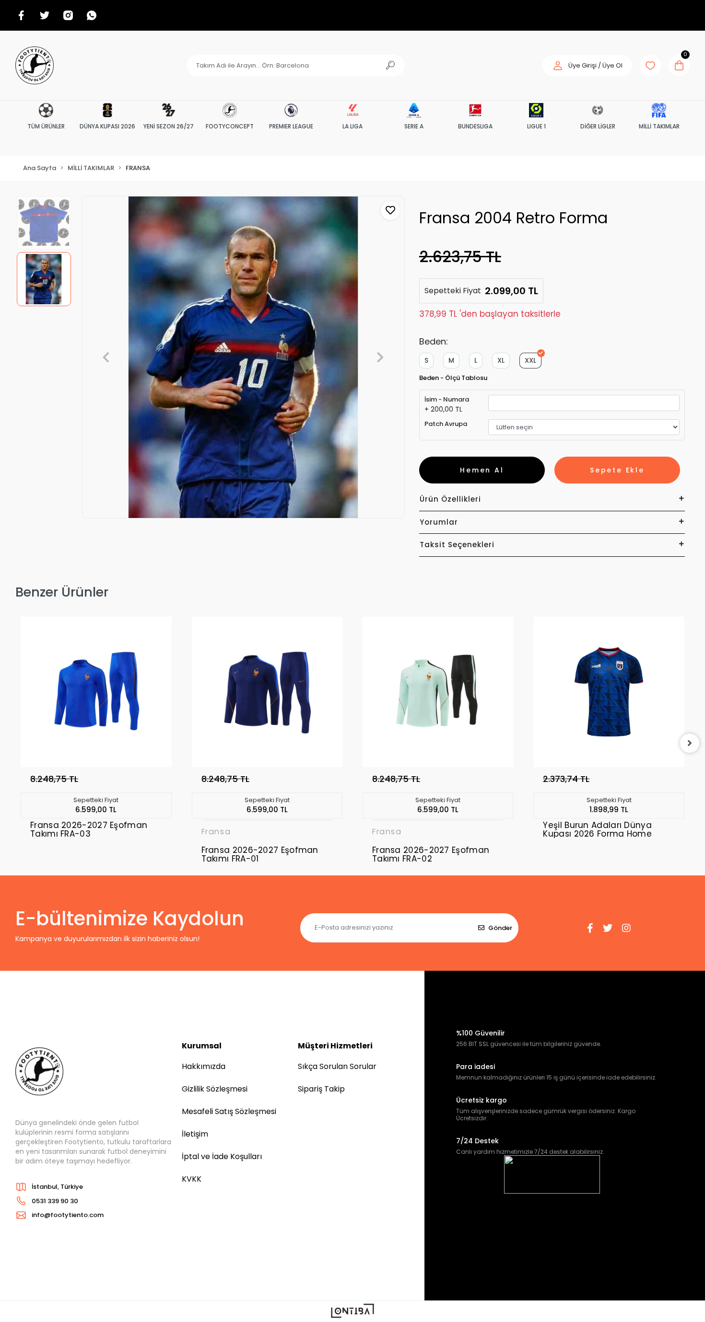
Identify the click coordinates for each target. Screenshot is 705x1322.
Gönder (500, 927)
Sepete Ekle (617, 470)
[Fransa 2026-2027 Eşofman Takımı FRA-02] (437, 691)
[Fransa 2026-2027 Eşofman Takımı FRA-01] (267, 691)
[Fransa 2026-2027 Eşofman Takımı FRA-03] (96, 691)
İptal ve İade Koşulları (222, 1156)
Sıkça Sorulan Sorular (337, 1066)
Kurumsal (202, 1045)
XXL (530, 360)
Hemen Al (482, 470)
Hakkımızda (203, 1066)
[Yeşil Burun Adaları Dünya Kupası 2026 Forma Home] (608, 691)
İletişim (195, 1133)
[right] (689, 743)
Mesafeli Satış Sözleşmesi (229, 1111)
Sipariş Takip (321, 1088)
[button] (587, 65)
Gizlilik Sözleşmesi (214, 1088)
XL (501, 360)
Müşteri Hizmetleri (335, 1045)
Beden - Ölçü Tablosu (453, 377)
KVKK (191, 1178)
